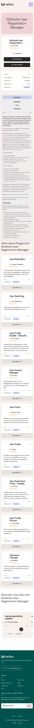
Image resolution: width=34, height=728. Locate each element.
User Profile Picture (15, 519)
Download (18, 53)
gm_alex (14, 375)
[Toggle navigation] (31, 4)
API (2, 688)
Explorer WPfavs (6, 683)
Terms (13, 716)
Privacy (20, 716)
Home (3, 680)
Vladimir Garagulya (17, 264)
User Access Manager (16, 371)
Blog (19, 683)
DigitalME (15, 560)
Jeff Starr (15, 486)
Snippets (20, 685)
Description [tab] (17, 97)
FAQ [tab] (17, 105)
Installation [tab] (17, 102)
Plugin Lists (21, 680)
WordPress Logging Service (20, 194)
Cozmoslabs (15, 338)
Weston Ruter (16, 412)
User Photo (15, 407)
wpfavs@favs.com (15, 668)
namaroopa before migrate (14, 617)
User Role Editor (17, 259)
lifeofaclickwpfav (12, 622)
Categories (4, 685)
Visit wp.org (18, 59)
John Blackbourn (17, 301)
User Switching (17, 296)
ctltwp (14, 449)
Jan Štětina (15, 45)
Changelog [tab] (17, 108)
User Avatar (15, 444)
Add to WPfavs (18, 64)
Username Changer (14, 556)
